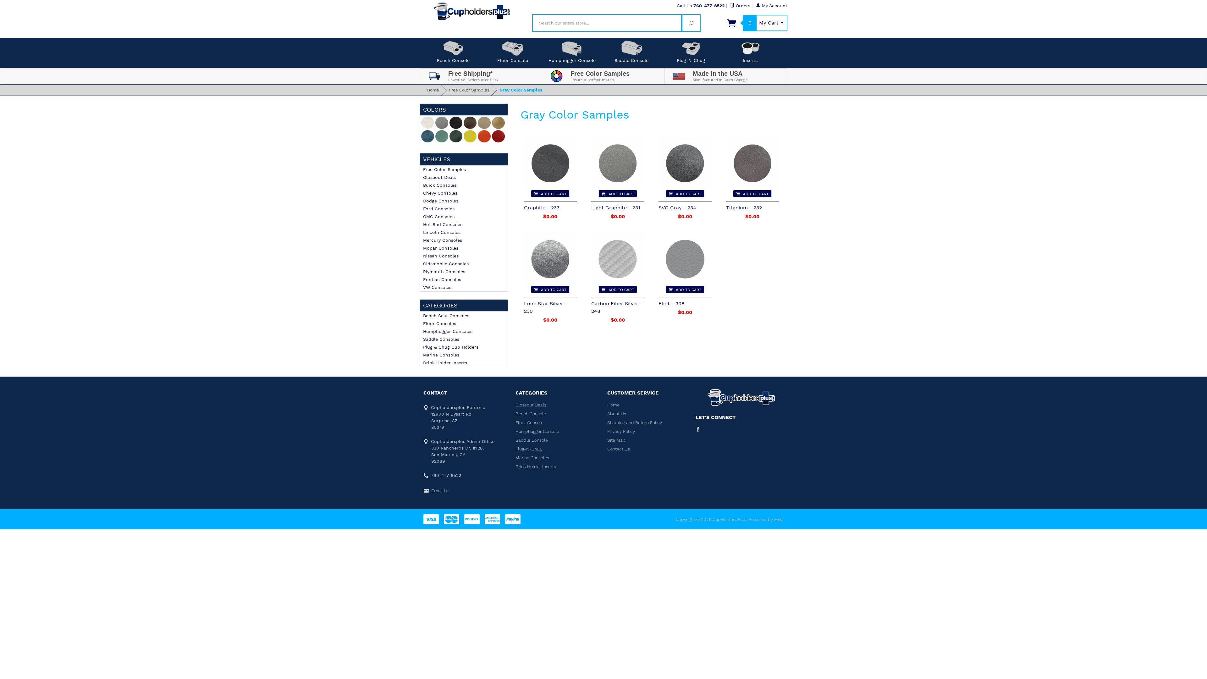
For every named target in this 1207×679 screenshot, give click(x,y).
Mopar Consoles (440, 248)
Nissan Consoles (441, 255)
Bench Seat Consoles (446, 315)
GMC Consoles (439, 216)
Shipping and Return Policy (634, 422)
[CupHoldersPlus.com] (472, 11)
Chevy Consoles (440, 193)
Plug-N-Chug (691, 60)
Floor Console (512, 60)
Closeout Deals (439, 177)
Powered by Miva (766, 519)
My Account (773, 5)
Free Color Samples (469, 89)
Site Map (616, 440)
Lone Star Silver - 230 (545, 307)
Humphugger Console (572, 60)
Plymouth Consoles (444, 271)
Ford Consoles (439, 208)
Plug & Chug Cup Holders (450, 347)
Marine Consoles (441, 354)
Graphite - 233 (541, 208)
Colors (434, 109)
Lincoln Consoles (441, 232)
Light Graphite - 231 (615, 208)
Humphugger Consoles (447, 331)
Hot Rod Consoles (442, 224)
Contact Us (618, 448)
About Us (616, 413)
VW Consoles (437, 287)
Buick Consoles (439, 185)
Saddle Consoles (441, 339)
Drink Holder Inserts (445, 362)
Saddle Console (631, 60)
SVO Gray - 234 (677, 208)
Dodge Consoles (440, 200)
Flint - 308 (672, 303)
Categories (440, 305)
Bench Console (453, 60)
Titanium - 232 (744, 208)
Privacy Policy (621, 431)
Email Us (440, 490)
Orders (742, 5)
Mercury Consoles (442, 240)
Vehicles (436, 159)
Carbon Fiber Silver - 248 (616, 307)
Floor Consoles (439, 323)
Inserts (750, 60)
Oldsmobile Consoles (446, 263)
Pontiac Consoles (442, 279)
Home (433, 89)
